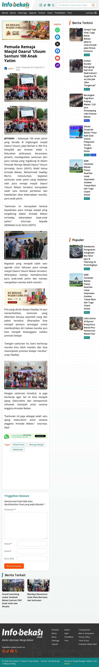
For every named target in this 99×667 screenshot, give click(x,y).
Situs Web (9, 558)
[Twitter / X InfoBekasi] (53, 5)
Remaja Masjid (36, 444)
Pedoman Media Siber (88, 644)
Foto (69, 12)
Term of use (84, 640)
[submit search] (93, 5)
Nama (8, 543)
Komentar (10, 509)
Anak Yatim (18, 444)
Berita (5, 12)
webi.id (67, 663)
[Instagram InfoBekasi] (40, 5)
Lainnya (89, 12)
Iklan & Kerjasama (86, 633)
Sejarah (32, 12)
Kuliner (41, 12)
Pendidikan (60, 12)
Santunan (18, 449)
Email (7, 551)
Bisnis (13, 12)
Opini (50, 12)
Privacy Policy (84, 637)
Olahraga (22, 12)
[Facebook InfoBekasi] (49, 5)
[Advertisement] (25, 472)
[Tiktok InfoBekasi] (45, 5)
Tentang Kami (84, 630)
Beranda (55, 630)
